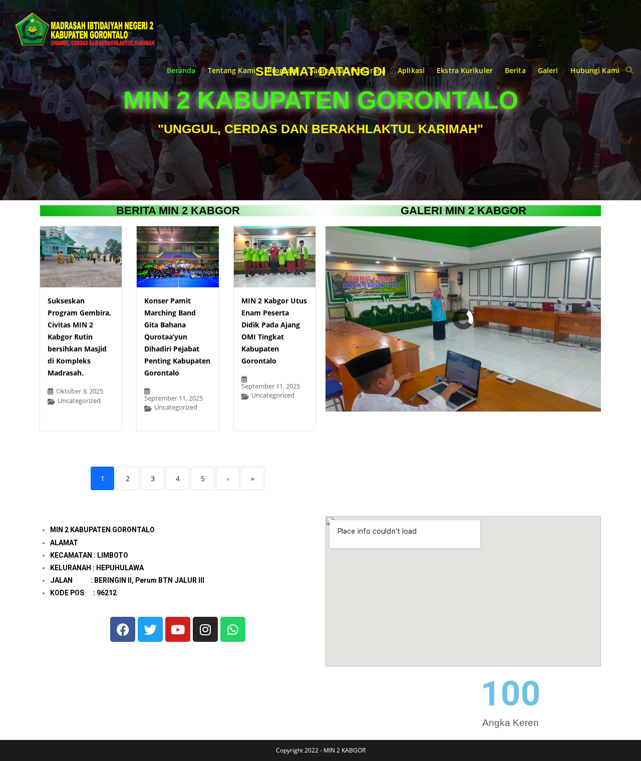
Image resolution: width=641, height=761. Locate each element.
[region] (463, 319)
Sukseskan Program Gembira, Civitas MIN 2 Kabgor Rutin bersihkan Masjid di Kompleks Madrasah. (79, 336)
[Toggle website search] (629, 70)
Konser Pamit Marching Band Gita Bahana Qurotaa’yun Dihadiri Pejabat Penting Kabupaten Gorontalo (177, 336)
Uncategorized (79, 401)
